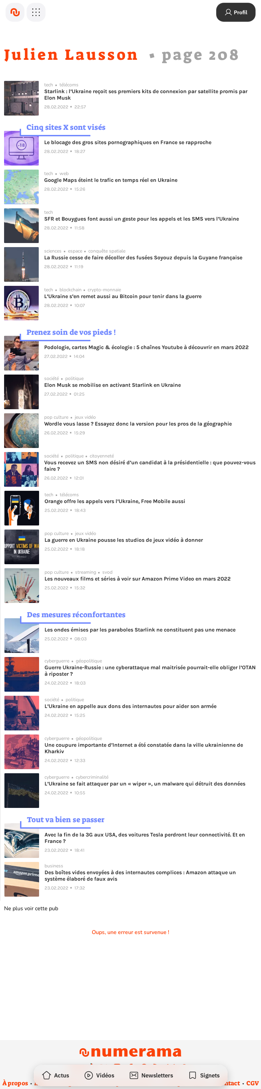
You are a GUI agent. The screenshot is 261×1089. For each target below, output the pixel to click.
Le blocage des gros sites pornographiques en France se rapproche (127, 142)
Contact (228, 1083)
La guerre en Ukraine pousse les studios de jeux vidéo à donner (124, 540)
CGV (252, 1083)
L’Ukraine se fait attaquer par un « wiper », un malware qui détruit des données (145, 783)
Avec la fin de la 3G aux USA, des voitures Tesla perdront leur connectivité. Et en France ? (145, 837)
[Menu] (36, 12)
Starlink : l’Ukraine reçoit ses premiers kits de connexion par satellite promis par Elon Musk (145, 94)
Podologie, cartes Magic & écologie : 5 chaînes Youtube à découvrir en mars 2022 (146, 347)
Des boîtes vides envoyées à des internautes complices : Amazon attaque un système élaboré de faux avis (140, 875)
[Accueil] (14, 12)
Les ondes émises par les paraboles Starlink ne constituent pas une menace (140, 629)
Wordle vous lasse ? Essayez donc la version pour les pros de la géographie (138, 423)
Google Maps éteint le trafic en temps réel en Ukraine (110, 180)
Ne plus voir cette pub (31, 908)
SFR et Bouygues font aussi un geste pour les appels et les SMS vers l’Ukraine (141, 218)
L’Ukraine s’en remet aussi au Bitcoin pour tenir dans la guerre (123, 296)
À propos (15, 1083)
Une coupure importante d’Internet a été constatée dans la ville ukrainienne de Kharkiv (144, 748)
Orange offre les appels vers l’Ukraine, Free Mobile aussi (115, 501)
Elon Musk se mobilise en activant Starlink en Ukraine (112, 385)
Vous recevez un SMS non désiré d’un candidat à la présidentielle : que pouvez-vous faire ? (150, 465)
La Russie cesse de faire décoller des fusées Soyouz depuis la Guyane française (143, 257)
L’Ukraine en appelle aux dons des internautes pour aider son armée (130, 706)
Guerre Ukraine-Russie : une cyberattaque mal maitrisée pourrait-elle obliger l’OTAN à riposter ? (150, 670)
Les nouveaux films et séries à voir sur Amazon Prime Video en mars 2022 (138, 578)
